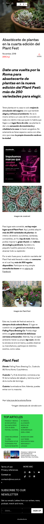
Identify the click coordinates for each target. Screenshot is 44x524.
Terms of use (7, 467)
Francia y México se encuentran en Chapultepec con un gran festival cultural (11, 425)
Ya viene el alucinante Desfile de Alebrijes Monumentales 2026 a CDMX (26, 426)
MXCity (6, 57)
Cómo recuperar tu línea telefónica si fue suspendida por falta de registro (11, 441)
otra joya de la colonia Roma (19, 400)
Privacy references (9, 470)
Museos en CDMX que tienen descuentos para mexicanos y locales (27, 441)
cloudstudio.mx (22, 519)
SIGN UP (37, 510)
